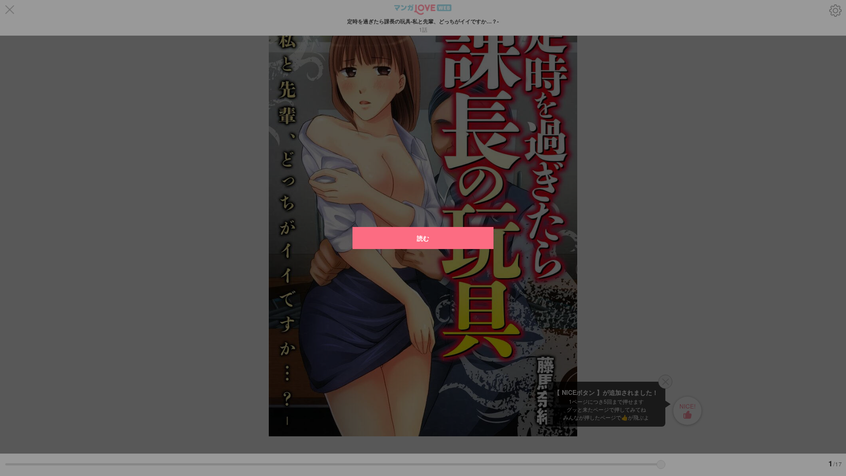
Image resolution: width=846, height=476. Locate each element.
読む (423, 238)
